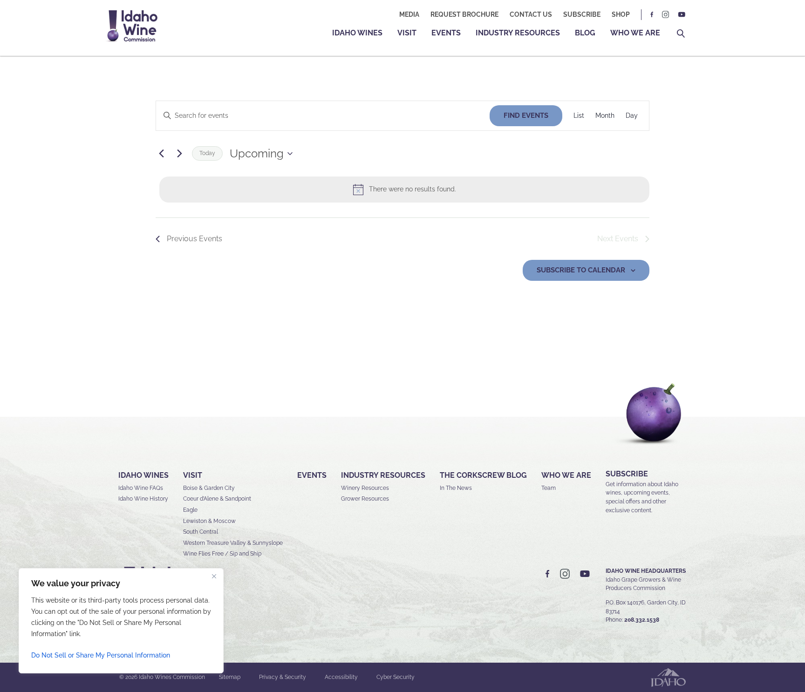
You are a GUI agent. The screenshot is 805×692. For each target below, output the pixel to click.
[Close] (213, 576)
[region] (121, 620)
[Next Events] (179, 153)
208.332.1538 (641, 620)
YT (681, 14)
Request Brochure (464, 14)
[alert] (404, 189)
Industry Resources (518, 32)
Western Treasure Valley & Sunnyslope (233, 543)
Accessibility (341, 677)
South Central (200, 532)
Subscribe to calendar (581, 270)
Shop (621, 14)
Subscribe (581, 14)
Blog (585, 32)
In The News (456, 488)
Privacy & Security (282, 677)
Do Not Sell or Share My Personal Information (100, 655)
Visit (406, 32)
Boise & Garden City (209, 488)
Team (548, 488)
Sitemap (229, 677)
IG (666, 14)
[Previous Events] (161, 153)
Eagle (190, 510)
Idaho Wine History (143, 498)
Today (207, 153)
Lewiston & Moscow (209, 521)
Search (681, 33)
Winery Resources (365, 488)
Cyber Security (395, 677)
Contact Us (531, 14)
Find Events (526, 115)
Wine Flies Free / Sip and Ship (222, 553)
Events (446, 32)
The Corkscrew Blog (483, 475)
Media (409, 14)
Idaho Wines (357, 32)
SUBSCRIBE (627, 473)
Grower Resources (365, 498)
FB (652, 14)
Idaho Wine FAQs (140, 488)
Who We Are (635, 32)
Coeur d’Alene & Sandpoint (217, 498)
